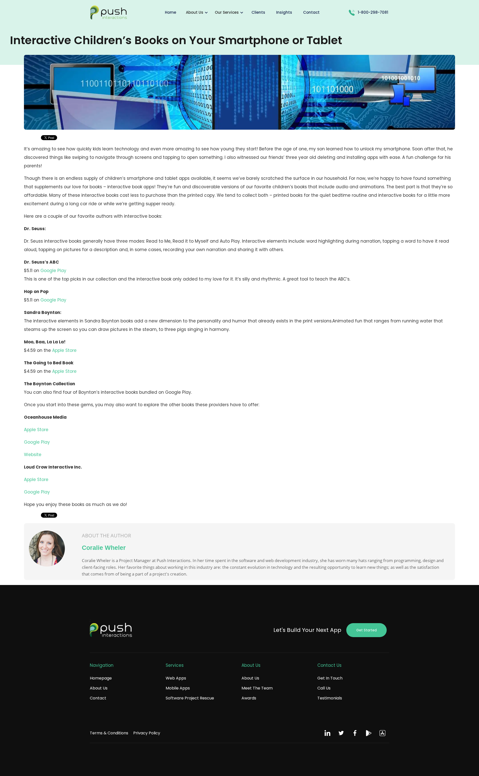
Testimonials (329, 698)
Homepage (101, 678)
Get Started (366, 630)
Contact (98, 698)
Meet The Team (257, 688)
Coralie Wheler (104, 547)
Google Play (53, 271)
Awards (248, 698)
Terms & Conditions (109, 733)
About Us (99, 688)
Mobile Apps (178, 688)
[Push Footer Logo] (111, 630)
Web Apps (176, 678)
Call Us (324, 688)
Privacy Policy (146, 733)
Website (32, 455)
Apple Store (64, 350)
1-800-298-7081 (373, 12)
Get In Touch (330, 678)
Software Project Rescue (190, 698)
